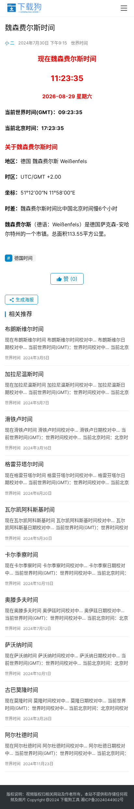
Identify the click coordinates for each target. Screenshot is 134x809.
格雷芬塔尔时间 (24, 464)
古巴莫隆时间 (21, 690)
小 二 (9, 42)
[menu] (124, 8)
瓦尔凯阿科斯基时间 (30, 509)
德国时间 (23, 258)
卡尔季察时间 (21, 555)
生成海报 (24, 299)
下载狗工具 (70, 799)
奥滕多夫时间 (21, 600)
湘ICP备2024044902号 (102, 799)
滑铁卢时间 (19, 419)
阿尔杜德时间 (21, 735)
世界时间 (79, 42)
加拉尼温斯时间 (24, 374)
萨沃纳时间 (19, 645)
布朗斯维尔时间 (24, 329)
